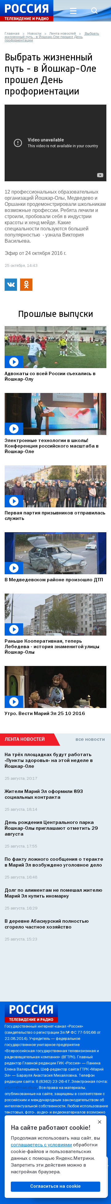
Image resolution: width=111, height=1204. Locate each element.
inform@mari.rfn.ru (21, 1088)
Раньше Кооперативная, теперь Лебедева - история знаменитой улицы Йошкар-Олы (52, 647)
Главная (12, 33)
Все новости (90, 739)
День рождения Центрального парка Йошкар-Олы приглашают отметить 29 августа (51, 829)
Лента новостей (62, 33)
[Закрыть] (99, 1122)
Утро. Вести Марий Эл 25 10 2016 (45, 714)
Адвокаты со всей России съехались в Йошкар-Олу (50, 377)
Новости (34, 33)
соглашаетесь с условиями (41, 1145)
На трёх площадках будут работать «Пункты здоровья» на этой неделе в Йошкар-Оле (49, 761)
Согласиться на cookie (55, 1186)
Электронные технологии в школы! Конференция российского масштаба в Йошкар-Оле (52, 446)
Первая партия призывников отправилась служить (55, 516)
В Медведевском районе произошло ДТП (54, 580)
